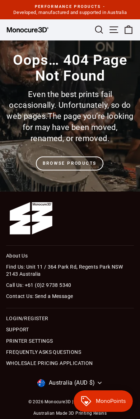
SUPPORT (17, 329)
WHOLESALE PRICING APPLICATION (49, 363)
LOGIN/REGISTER (27, 318)
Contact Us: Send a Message (39, 296)
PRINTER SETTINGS (29, 341)
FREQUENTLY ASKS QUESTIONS (43, 352)
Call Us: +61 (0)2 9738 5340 (38, 285)
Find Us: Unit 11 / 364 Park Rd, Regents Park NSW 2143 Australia (64, 270)
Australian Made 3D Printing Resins (70, 413)
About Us (17, 256)
